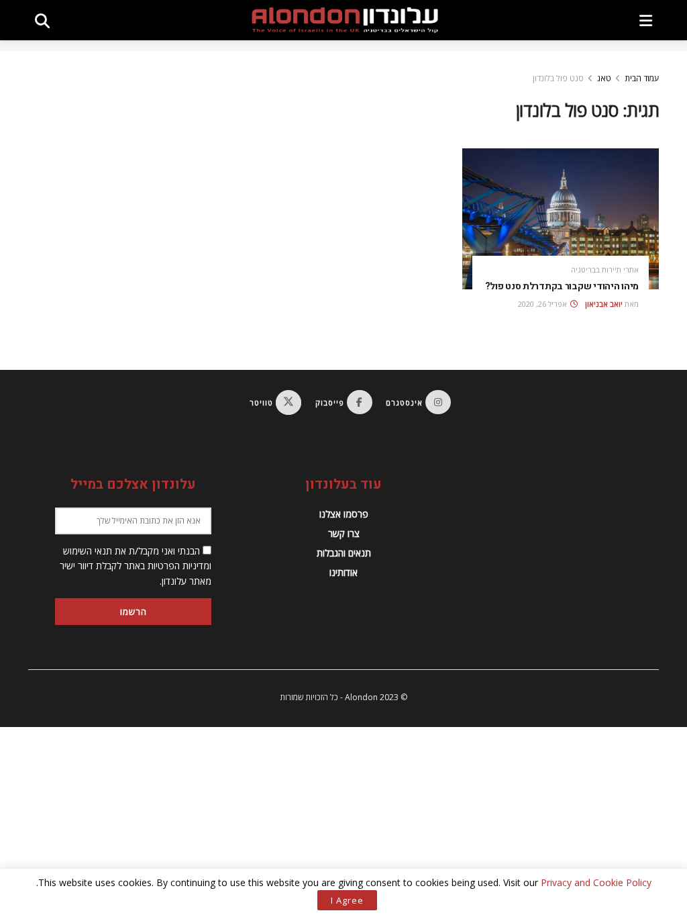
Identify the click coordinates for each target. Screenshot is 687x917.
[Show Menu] (645, 20)
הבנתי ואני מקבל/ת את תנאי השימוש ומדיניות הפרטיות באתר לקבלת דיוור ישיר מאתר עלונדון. (135, 565)
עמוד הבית (642, 78)
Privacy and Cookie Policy (596, 882)
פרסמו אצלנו (343, 514)
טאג (604, 78)
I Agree (347, 900)
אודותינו (343, 572)
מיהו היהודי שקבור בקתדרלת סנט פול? (562, 286)
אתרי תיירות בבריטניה (605, 269)
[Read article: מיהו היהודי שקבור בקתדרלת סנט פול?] (560, 218)
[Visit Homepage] (345, 20)
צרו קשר (344, 533)
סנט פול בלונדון (558, 78)
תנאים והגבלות (344, 552)
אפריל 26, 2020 (543, 304)
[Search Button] (42, 20)
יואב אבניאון (604, 304)
